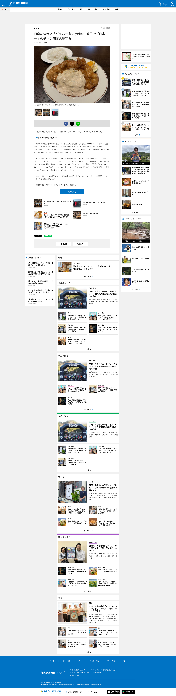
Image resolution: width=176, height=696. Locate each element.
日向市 (45, 42)
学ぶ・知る (106, 9)
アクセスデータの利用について (81, 672)
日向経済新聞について (78, 670)
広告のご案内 (75, 675)
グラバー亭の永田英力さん (48, 138)
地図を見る (72, 192)
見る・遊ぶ (71, 9)
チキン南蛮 (38, 42)
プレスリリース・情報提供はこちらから (105, 670)
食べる (60, 9)
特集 (116, 9)
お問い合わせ (97, 672)
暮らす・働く (92, 9)
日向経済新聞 (18, 4)
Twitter (165, 3)
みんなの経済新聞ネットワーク (51, 691)
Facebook (160, 3)
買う (81, 9)
